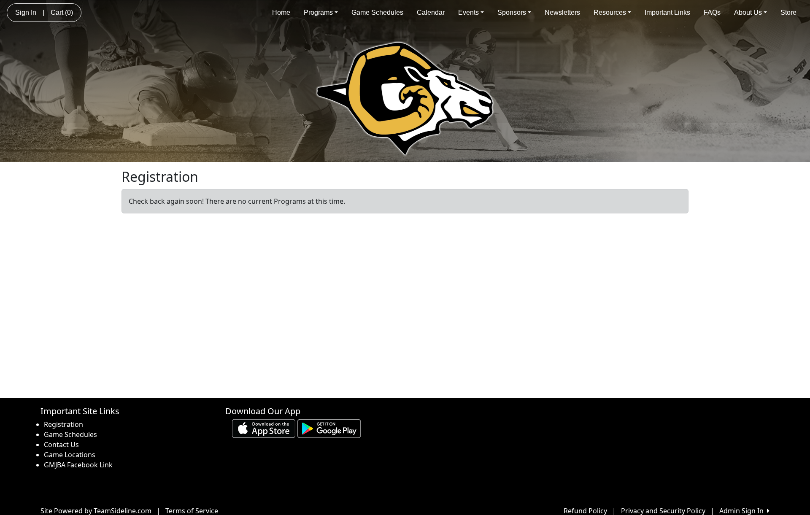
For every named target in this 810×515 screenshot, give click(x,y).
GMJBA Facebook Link (78, 464)
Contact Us (61, 444)
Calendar (431, 12)
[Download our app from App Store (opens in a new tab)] (263, 427)
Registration (63, 424)
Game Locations (69, 454)
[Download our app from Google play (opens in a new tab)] (329, 427)
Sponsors (511, 12)
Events (468, 12)
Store (788, 12)
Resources (610, 12)
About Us (748, 12)
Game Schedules (377, 12)
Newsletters (562, 12)
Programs (318, 12)
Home (281, 12)
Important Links (667, 12)
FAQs (712, 12)
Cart (62, 12)
